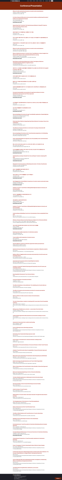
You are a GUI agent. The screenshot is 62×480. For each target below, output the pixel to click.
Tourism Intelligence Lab (16, 1)
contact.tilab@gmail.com (17, 478)
